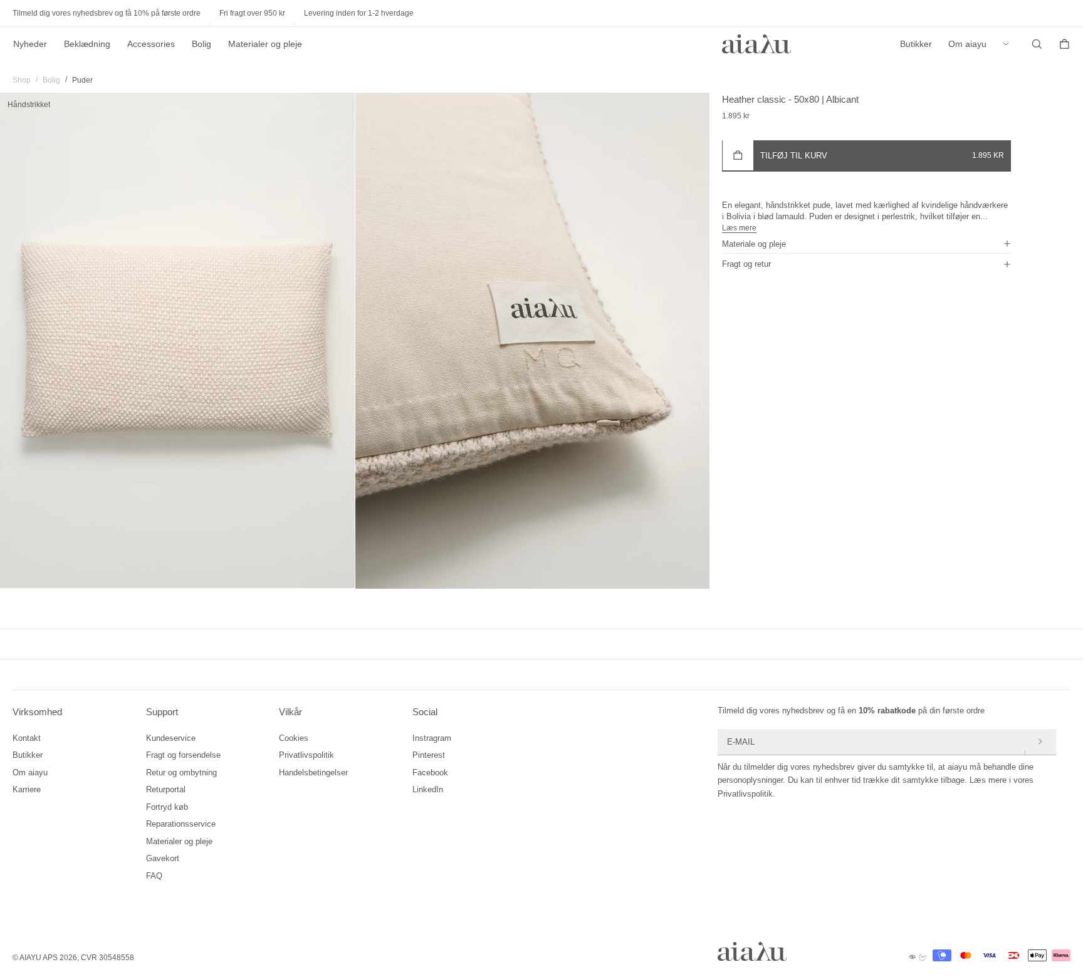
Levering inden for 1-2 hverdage (359, 13)
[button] (866, 243)
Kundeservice (171, 738)
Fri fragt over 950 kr (252, 13)
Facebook (430, 772)
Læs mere (739, 227)
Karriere (27, 789)
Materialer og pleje (265, 44)
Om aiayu (967, 44)
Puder (82, 80)
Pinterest (428, 755)
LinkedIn (427, 789)
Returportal (166, 789)
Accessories (151, 44)
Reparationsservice (181, 824)
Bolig (201, 44)
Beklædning (87, 44)
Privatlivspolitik (306, 755)
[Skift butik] (1009, 44)
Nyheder (30, 44)
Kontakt (27, 738)
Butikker (916, 44)
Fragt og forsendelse (183, 755)
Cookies (293, 738)
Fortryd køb (167, 807)
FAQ (154, 876)
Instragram (431, 738)
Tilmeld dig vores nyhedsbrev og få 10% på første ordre (107, 13)
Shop (22, 80)
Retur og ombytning (181, 772)
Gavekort (162, 858)
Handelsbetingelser (313, 772)
